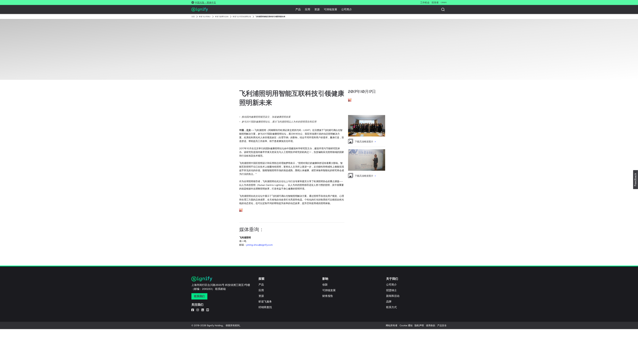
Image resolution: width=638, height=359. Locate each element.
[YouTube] (207, 310)
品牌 (388, 301)
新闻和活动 (392, 296)
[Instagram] (197, 310)
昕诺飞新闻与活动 (221, 16)
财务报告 (327, 296)
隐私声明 (419, 325)
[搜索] (443, 9)
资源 (317, 9)
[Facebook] (192, 310)
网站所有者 (391, 325)
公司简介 (346, 9)
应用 (307, 9)
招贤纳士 (391, 290)
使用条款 (430, 325)
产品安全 (442, 325)
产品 (298, 9)
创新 (325, 284)
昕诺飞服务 (265, 301)
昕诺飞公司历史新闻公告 (242, 16)
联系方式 (391, 307)
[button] (635, 179)
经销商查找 (265, 307)
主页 (193, 16)
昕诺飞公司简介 (205, 16)
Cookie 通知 (406, 325)
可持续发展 (330, 9)
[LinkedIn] (202, 310)
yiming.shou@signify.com (259, 244)
